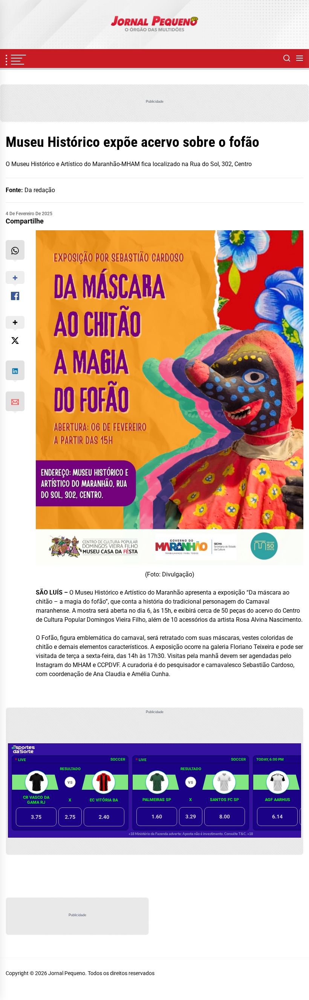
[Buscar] (286, 58)
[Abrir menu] (299, 58)
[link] (154, 24)
